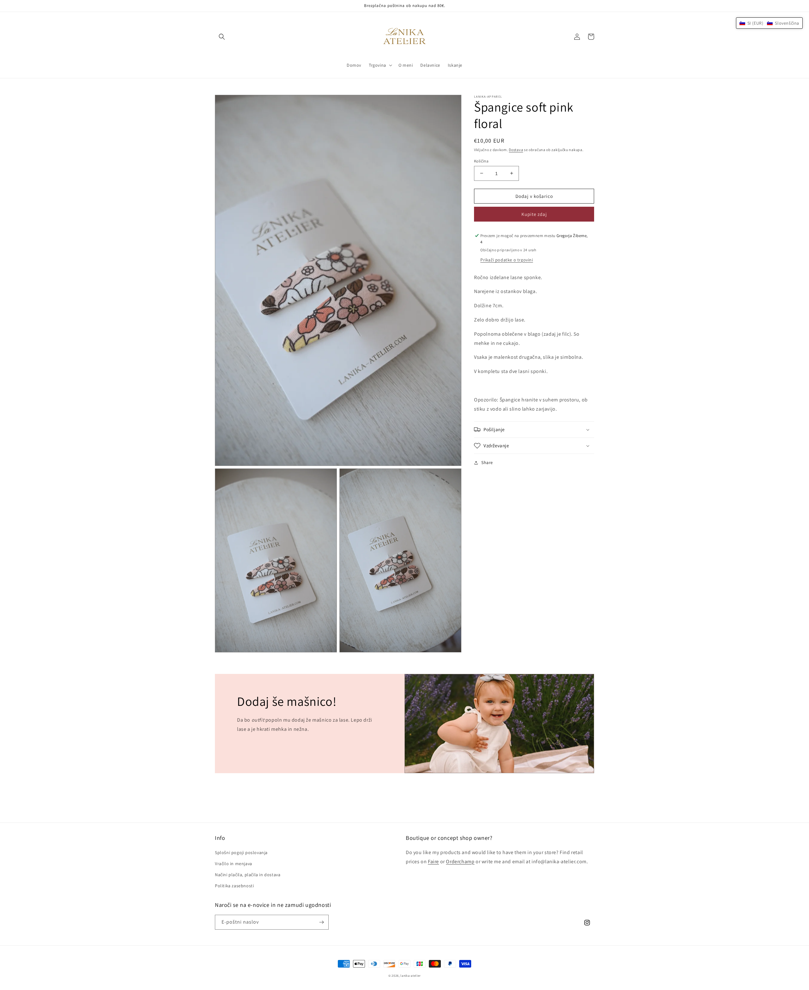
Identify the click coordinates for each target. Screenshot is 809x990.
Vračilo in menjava (233, 863)
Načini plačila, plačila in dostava (247, 874)
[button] (222, 37)
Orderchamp (460, 861)
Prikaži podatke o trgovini (506, 259)
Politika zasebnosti (234, 886)
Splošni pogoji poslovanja (241, 852)
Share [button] (487, 462)
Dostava (516, 149)
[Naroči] (321, 922)
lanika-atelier (410, 976)
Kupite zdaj (534, 214)
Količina (481, 160)
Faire (433, 861)
